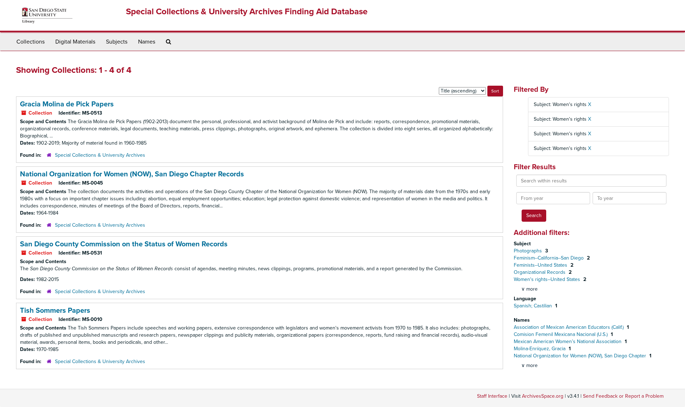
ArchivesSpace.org (542, 396)
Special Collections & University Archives (100, 155)
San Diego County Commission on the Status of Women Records (124, 244)
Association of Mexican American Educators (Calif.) (569, 327)
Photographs (528, 251)
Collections (30, 41)
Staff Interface (492, 396)
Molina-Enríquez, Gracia (540, 349)
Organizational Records (540, 272)
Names (146, 41)
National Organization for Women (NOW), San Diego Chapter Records (132, 174)
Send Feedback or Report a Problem (623, 396)
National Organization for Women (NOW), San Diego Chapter (581, 356)
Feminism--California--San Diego (549, 258)
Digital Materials (75, 41)
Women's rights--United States (548, 279)
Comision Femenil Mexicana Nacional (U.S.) (561, 334)
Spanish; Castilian (533, 306)
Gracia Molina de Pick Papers (67, 104)
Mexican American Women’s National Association (568, 341)
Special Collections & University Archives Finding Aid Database (246, 11)
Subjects (116, 41)
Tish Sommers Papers (55, 310)
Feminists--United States (541, 265)
